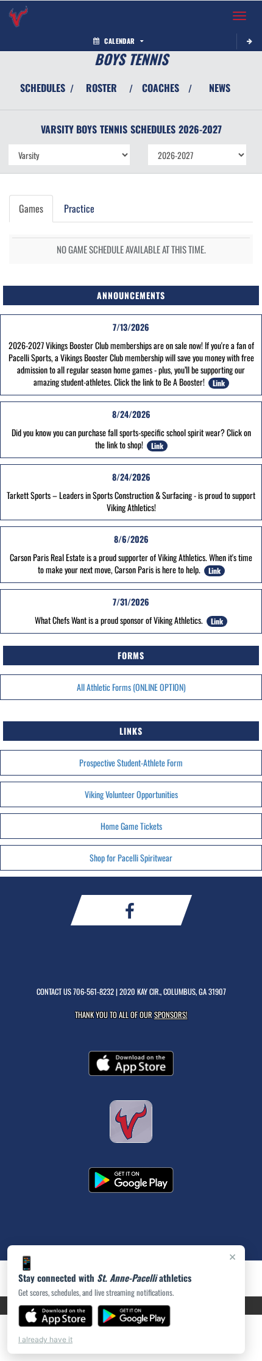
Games (31, 208)
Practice (79, 208)
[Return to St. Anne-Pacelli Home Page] (18, 16)
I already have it (45, 1339)
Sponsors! (171, 1014)
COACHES (160, 88)
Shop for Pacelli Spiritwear (131, 857)
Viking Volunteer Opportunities (131, 794)
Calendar (119, 41)
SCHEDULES (42, 88)
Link (219, 383)
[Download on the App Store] (55, 1316)
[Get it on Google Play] (134, 1316)
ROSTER (101, 88)
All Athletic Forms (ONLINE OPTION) (131, 686)
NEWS (219, 88)
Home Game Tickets (131, 825)
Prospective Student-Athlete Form (131, 762)
